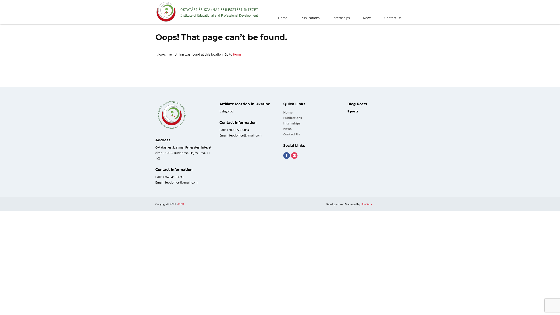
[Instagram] (294, 155)
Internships (341, 18)
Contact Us (392, 18)
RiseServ (366, 204)
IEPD (181, 204)
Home (282, 18)
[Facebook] (286, 155)
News (367, 18)
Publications (310, 18)
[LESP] (207, 12)
